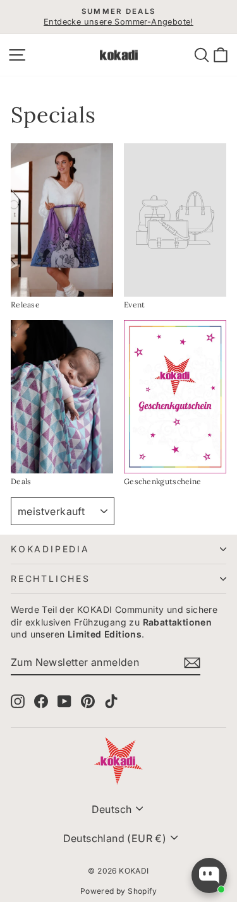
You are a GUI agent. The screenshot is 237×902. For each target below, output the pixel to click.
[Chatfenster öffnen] (209, 875)
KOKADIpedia (50, 548)
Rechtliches (50, 578)
